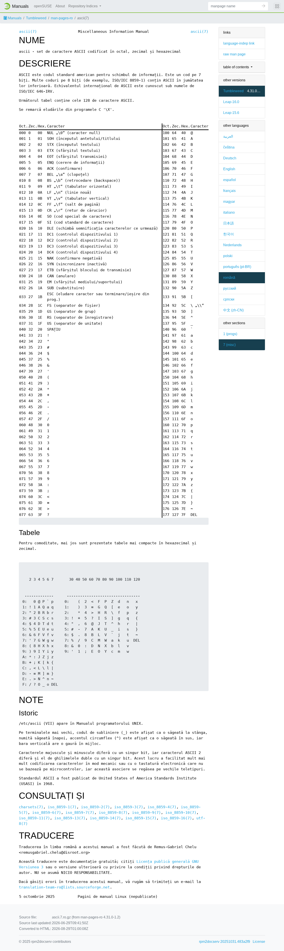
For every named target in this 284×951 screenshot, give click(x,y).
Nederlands (232, 245)
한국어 (228, 234)
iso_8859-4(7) (162, 807)
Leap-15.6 (231, 113)
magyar (229, 201)
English (229, 169)
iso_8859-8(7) (113, 812)
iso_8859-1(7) (62, 807)
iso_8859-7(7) (79, 812)
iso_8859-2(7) (95, 807)
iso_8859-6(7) (46, 812)
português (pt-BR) (237, 267)
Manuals (14, 18)
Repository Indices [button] (83, 6)
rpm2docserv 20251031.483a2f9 (224, 941)
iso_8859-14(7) (105, 818)
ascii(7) (28, 31)
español (229, 180)
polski (228, 256)
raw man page (234, 54)
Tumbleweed (36, 18)
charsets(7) (31, 807)
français (229, 191)
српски (228, 299)
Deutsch (229, 158)
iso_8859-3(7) (128, 807)
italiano (229, 212)
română (229, 277)
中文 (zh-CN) (233, 310)
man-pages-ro (62, 18)
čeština (229, 147)
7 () (229, 345)
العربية (228, 136)
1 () (230, 334)
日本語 (228, 223)
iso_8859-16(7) (176, 818)
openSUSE (43, 6)
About (60, 6)
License (259, 941)
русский (229, 288)
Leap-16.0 (231, 102)
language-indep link (238, 43)
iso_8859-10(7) (180, 812)
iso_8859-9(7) (146, 812)
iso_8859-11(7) (34, 818)
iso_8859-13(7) (69, 818)
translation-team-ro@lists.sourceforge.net (64, 887)
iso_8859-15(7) (140, 818)
